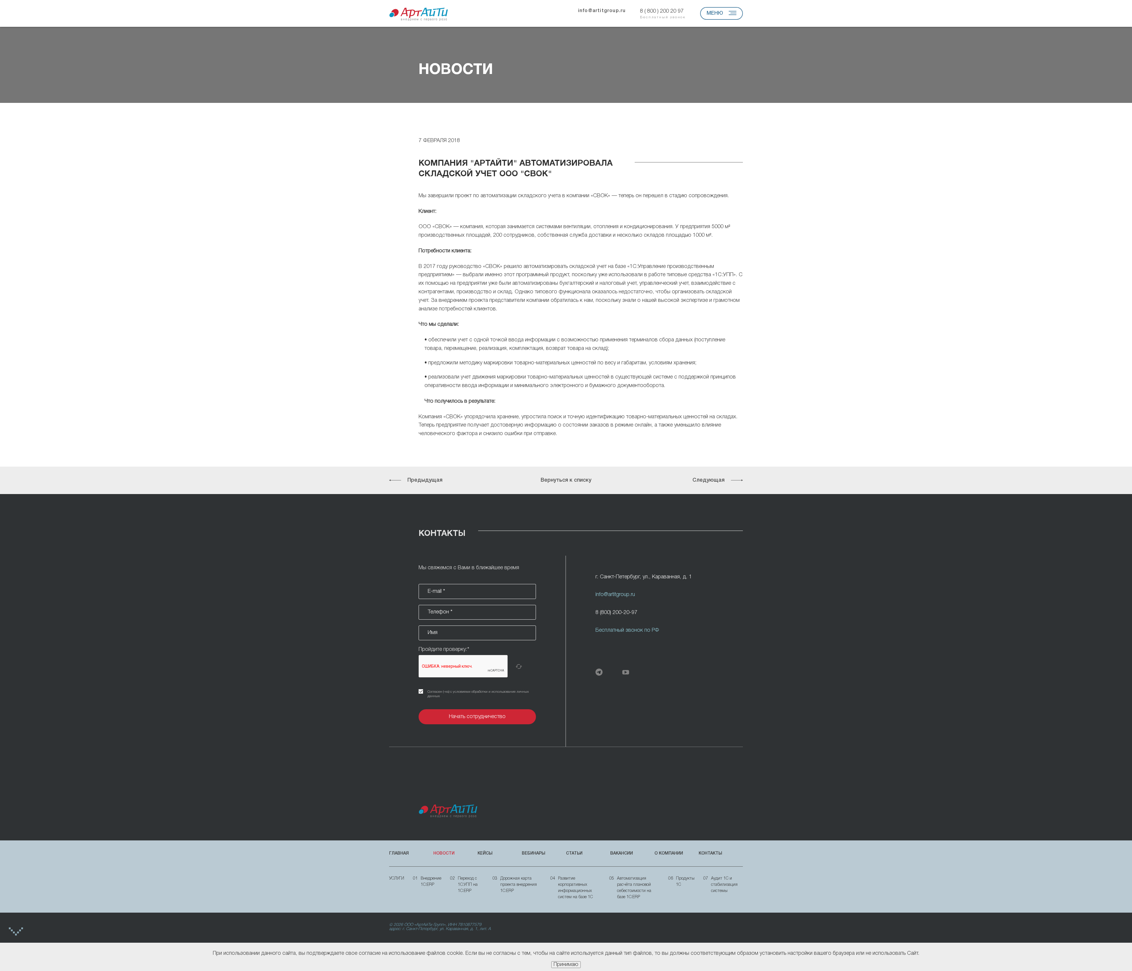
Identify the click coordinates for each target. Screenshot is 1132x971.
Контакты (710, 853)
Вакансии (621, 853)
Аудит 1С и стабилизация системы (720, 885)
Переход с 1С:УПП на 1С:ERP (464, 885)
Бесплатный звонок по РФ (627, 630)
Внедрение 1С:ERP (427, 882)
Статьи (574, 853)
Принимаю (566, 964)
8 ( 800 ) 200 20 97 (663, 14)
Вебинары (533, 853)
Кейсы (485, 853)
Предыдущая (424, 480)
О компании (668, 853)
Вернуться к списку (566, 480)
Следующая (708, 480)
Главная (399, 853)
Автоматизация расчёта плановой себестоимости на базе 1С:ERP (630, 888)
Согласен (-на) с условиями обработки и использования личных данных (478, 694)
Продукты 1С (681, 882)
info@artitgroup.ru (602, 11)
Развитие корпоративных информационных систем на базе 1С (571, 888)
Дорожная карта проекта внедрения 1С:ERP (515, 885)
